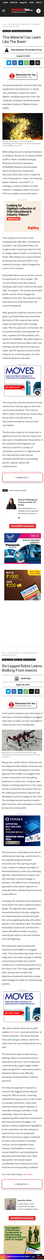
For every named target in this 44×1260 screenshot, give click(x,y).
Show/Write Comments (22, 526)
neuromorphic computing (17, 490)
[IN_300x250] (22, 563)
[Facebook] (14, 62)
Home (4, 24)
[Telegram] (8, 62)
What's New (25, 24)
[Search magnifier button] (38, 11)
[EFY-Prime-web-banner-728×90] (22, 1259)
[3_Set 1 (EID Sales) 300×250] (22, 600)
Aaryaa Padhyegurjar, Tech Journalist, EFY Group (26, 50)
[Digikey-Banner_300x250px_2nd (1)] (22, 231)
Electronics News (14, 24)
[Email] (32, 62)
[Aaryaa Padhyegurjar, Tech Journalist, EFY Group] (7, 50)
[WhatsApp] (26, 62)
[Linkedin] (20, 62)
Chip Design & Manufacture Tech (21, 31)
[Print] (37, 62)
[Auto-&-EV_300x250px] (22, 395)
